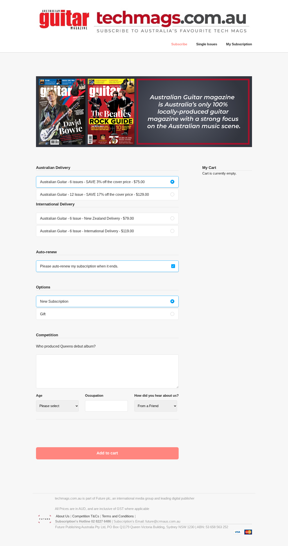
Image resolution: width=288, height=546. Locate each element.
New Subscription (54, 301)
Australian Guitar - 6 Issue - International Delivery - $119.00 (87, 231)
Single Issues (206, 44)
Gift (42, 314)
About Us (61, 516)
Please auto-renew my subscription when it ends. (79, 266)
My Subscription (239, 44)
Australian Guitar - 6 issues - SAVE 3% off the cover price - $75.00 (92, 182)
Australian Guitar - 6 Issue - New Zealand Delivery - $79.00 (87, 218)
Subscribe (179, 44)
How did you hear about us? (156, 395)
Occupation (94, 395)
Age (39, 395)
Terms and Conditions (118, 516)
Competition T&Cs (85, 516)
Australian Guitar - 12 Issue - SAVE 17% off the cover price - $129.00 (94, 194)
